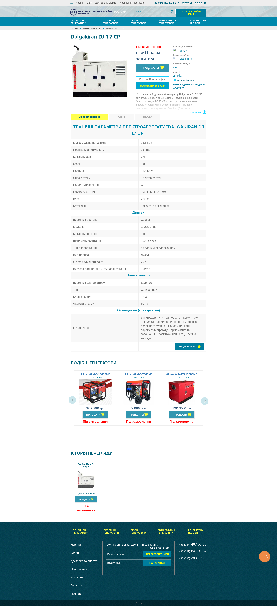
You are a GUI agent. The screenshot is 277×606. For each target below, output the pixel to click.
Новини (80, 3)
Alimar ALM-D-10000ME (95, 374)
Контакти (139, 3)
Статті (89, 3)
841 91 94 (192, 551)
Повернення (125, 3)
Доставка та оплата (105, 3)
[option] (100, 69)
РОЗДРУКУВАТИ (188, 346)
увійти (185, 2)
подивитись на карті (159, 548)
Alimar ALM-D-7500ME (138, 374)
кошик (199, 2)
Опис (121, 116)
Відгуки (147, 116)
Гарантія (76, 585)
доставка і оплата (185, 80)
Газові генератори (138, 22)
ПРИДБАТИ (93, 414)
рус (116, 12)
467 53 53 (165, 3)
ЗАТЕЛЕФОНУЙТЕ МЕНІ (191, 12)
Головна (74, 28)
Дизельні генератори (110, 22)
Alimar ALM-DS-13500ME (181, 374)
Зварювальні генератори (167, 22)
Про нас (76, 593)
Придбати (150, 68)
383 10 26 (192, 558)
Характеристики (89, 116)
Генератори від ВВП (198, 22)
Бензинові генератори (78, 22)
